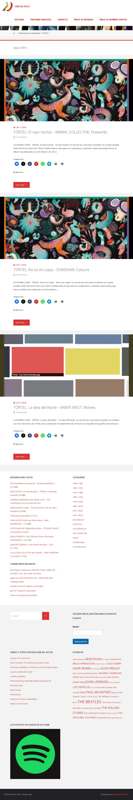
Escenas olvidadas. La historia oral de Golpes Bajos (34, 667)
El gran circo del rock (20, 658)
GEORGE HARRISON (110, 673)
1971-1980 (78, 492)
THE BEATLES (79, 547)
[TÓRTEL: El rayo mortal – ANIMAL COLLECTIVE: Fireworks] (66, 121)
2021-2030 (78, 515)
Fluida (114, 794)
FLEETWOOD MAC (91, 673)
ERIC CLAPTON (78, 673)
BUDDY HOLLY (100, 664)
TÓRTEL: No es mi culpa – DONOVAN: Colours (51, 269)
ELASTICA (77, 524)
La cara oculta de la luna (21, 671)
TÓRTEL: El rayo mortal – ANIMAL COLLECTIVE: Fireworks (60, 132)
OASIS (76, 537)
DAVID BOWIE (82, 668)
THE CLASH (106, 702)
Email (76, 627)
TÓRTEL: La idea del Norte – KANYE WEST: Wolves (54, 407)
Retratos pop (16, 685)
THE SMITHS (102, 713)
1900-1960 (78, 483)
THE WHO (90, 717)
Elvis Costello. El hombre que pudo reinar (29, 662)
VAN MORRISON (116, 718)
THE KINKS (97, 708)
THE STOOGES (112, 713)
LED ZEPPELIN (79, 528)
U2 (108, 717)
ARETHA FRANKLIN (79, 659)
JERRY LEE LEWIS (101, 677)
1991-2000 (78, 501)
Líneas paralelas (17, 676)
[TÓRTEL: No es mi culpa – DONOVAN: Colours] (66, 259)
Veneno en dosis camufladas (23, 699)
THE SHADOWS (90, 713)
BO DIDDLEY (78, 519)
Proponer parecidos (33, 586)
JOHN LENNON (96, 682)
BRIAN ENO (116, 659)
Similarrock (15, 586)
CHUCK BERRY (114, 663)
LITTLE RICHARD (96, 687)
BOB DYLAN (94, 659)
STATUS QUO (92, 697)
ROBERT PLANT (80, 696)
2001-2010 (78, 506)
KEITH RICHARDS (114, 682)
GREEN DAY (78, 677)
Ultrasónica (15, 694)
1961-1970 (78, 488)
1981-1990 (78, 497)
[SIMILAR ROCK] (8, 6)
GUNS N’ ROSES (89, 677)
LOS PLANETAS (80, 533)
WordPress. (124, 794)
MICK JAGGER (107, 687)
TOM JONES (101, 717)
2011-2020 (21, 127)
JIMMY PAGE (79, 682)
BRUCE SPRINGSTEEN (84, 663)
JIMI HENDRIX (113, 677)
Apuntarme (81, 641)
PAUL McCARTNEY (98, 692)
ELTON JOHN (96, 669)
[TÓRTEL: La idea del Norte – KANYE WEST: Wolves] (66, 396)
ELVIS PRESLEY (110, 668)
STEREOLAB (78, 542)
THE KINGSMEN (87, 708)
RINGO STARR (116, 692)
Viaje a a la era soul (19, 703)
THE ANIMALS (104, 696)
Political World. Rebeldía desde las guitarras (30, 681)
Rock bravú (15, 690)
